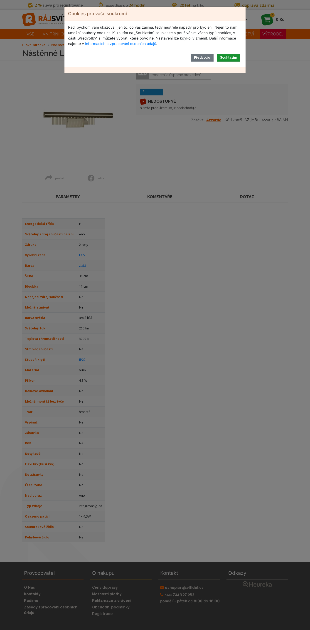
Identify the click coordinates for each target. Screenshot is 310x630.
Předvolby (202, 57)
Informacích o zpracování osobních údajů (120, 43)
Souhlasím (228, 57)
